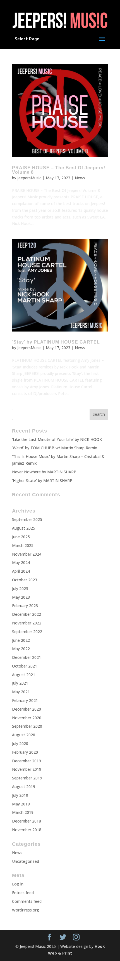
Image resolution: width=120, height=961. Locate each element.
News (80, 177)
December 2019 (26, 760)
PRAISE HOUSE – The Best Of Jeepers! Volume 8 (58, 170)
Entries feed (23, 892)
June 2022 (21, 640)
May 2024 (21, 562)
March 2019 (22, 812)
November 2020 (26, 717)
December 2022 (26, 614)
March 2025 (22, 545)
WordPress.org (25, 910)
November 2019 (26, 769)
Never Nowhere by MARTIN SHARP (44, 471)
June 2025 (21, 536)
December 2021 (26, 657)
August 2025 (23, 528)
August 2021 (23, 674)
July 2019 (20, 795)
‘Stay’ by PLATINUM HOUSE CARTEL (56, 342)
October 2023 (24, 579)
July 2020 (20, 743)
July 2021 (20, 683)
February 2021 (25, 700)
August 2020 (23, 734)
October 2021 (24, 666)
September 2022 (27, 631)
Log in (17, 884)
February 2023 (25, 605)
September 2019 (27, 778)
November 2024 (26, 554)
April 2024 (21, 571)
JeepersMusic (29, 177)
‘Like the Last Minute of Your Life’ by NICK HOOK (57, 439)
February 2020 (25, 752)
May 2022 (21, 648)
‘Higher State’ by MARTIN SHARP (42, 480)
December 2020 (26, 709)
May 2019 (21, 804)
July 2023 (20, 588)
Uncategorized (25, 861)
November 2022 (26, 623)
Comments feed (27, 901)
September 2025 (27, 519)
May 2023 (21, 597)
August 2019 (23, 786)
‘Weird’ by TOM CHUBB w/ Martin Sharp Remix (54, 447)
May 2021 (21, 691)
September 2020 (27, 726)
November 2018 (26, 829)
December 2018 (26, 821)
